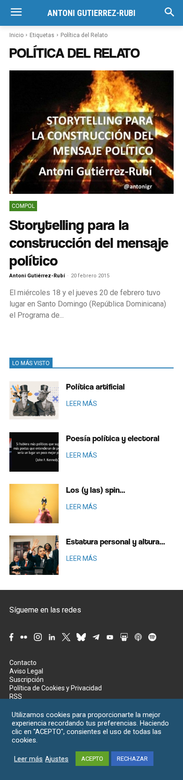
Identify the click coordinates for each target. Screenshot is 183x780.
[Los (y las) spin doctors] (34, 503)
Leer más (28, 759)
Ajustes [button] (57, 759)
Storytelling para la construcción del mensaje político (88, 242)
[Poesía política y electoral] (34, 452)
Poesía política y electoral (113, 438)
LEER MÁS (81, 403)
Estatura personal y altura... (115, 541)
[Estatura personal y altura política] (34, 555)
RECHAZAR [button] (132, 758)
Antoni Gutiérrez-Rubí (37, 276)
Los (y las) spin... (95, 490)
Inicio (16, 35)
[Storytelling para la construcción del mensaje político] (91, 132)
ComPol (23, 206)
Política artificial (95, 386)
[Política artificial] (34, 400)
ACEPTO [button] (92, 758)
